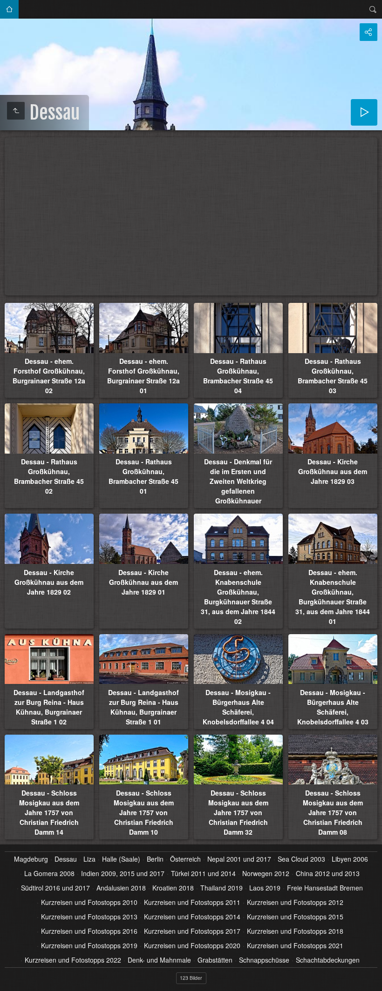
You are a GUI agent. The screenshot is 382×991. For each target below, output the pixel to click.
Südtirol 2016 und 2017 (55, 887)
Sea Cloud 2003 (301, 859)
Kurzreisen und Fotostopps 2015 (295, 916)
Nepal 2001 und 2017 (239, 859)
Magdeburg (31, 859)
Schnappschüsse (264, 959)
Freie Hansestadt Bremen (325, 887)
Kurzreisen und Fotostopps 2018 (295, 931)
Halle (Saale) (121, 859)
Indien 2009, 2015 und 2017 (122, 873)
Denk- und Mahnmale (159, 959)
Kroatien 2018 (173, 887)
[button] (11, 980)
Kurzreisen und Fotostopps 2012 (295, 902)
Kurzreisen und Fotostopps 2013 (89, 916)
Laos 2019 (264, 887)
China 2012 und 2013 (328, 873)
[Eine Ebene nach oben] (16, 111)
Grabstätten (215, 959)
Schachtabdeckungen (328, 959)
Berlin (155, 859)
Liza (89, 859)
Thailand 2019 (221, 887)
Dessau (66, 859)
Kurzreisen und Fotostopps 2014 (192, 916)
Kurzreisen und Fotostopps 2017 (192, 931)
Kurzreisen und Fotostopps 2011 (192, 902)
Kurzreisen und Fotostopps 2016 (89, 931)
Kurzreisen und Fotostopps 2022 (73, 959)
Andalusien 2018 (121, 887)
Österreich (185, 859)
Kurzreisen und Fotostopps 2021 (295, 945)
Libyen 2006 (350, 859)
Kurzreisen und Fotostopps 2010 (89, 902)
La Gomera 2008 (49, 873)
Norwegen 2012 (265, 873)
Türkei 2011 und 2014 (203, 873)
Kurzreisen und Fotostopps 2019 (89, 945)
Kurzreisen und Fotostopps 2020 (192, 945)
